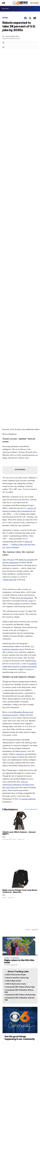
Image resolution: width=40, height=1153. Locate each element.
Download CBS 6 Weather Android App (19, 999)
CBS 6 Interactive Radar (16, 975)
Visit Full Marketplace (31, 809)
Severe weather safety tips (17, 978)
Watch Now (34, 3)
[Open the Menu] (3, 3)
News (5, 18)
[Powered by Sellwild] (35, 929)
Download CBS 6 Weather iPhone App (19, 991)
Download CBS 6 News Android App (20, 995)
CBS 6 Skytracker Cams (16, 984)
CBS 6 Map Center (13, 981)
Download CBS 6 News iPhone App (20, 987)
